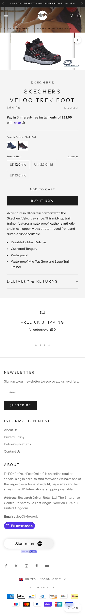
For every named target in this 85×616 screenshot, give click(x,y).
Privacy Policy (14, 437)
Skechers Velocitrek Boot (52, 28)
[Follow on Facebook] (6, 566)
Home (7, 28)
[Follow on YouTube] (47, 566)
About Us (10, 430)
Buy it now (42, 201)
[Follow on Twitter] (16, 566)
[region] (42, 324)
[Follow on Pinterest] (37, 566)
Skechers (22, 28)
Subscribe (20, 405)
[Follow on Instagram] (26, 566)
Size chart (72, 156)
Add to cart (42, 189)
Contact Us (12, 451)
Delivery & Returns (17, 444)
